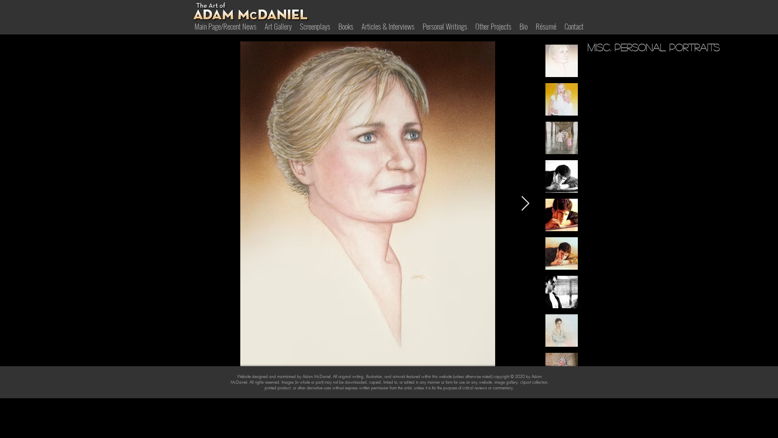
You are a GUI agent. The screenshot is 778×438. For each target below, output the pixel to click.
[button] (345, 26)
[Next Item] (525, 204)
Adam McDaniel (317, 376)
